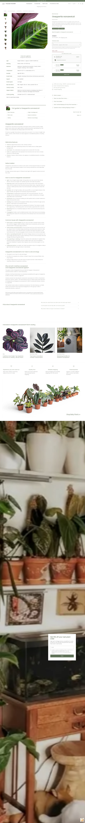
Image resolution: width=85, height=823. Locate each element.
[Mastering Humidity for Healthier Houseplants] (69, 340)
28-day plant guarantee (41, 6)
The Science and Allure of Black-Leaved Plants (36, 356)
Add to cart (66, 74)
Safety (9, 117)
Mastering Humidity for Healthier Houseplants (63, 356)
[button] (66, 57)
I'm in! (62, 656)
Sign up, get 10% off (41, 1)
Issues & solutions (32, 115)
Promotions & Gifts (54, 3)
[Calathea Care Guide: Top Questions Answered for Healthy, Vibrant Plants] (15, 340)
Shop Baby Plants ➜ (73, 414)
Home (5, 11)
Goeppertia (19, 11)
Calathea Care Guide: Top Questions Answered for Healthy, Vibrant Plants (13, 356)
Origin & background (32, 112)
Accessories (37, 3)
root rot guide (20, 232)
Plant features (11, 112)
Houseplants (29, 3)
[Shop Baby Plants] (36, 398)
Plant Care (45, 3)
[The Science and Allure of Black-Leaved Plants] (42, 340)
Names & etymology (33, 117)
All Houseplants (11, 11)
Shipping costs (64, 37)
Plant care (10, 115)
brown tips (19, 225)
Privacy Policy (67, 652)
